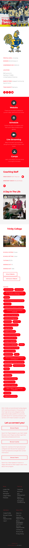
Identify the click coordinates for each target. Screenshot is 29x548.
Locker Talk (6, 489)
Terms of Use (19, 531)
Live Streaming (14, 139)
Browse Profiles (7, 515)
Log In (5, 521)
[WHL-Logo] (6, 7)
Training (5, 491)
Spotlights (6, 493)
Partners (18, 515)
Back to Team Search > (8, 17)
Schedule (13, 122)
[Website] (14, 103)
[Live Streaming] (14, 134)
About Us (18, 513)
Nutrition (19, 491)
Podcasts (5, 497)
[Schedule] (14, 118)
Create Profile (7, 513)
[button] (22, 7)
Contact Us (19, 529)
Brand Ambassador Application (19, 522)
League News (7, 495)
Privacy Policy (20, 533)
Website (14, 107)
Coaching (20, 489)
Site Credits (19, 545)
